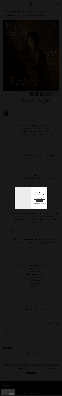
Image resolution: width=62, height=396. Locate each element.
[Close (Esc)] (46, 188)
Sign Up (39, 201)
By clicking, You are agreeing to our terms (39, 203)
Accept (11, 393)
